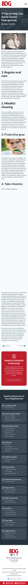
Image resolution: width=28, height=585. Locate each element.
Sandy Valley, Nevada (10, 473)
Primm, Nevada (9, 467)
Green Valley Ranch (10, 522)
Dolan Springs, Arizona (11, 537)
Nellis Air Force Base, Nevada (12, 420)
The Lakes (7, 444)
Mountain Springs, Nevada (13, 479)
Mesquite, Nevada (10, 492)
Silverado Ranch (9, 524)
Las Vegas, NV (14, 561)
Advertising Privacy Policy (19, 572)
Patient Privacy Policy (7, 572)
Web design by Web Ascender (14, 575)
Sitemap (12, 573)
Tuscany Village (9, 436)
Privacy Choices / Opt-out (15, 578)
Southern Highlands (10, 434)
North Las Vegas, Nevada (12, 414)
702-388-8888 (14, 560)
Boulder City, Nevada (11, 498)
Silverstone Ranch (9, 510)
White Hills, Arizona (10, 502)
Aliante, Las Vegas (9, 416)
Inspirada (7, 461)
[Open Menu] (25, 4)
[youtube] (11, 555)
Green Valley (9, 520)
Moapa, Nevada (9, 487)
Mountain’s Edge (9, 430)
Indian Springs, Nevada (11, 514)
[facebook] (17, 555)
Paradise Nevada (9, 407)
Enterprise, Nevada (10, 428)
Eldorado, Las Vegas (10, 418)
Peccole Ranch (8, 446)
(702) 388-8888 (18, 335)
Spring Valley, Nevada (11, 426)
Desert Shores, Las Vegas (11, 448)
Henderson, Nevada (11, 457)
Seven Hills (8, 451)
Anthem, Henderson (10, 459)
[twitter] (14, 555)
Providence (8, 508)
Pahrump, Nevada (9, 481)
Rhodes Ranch (8, 432)
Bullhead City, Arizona (10, 533)
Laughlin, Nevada (10, 531)
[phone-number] (3, 583)
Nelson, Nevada (9, 500)
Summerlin (8, 442)
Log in (16, 573)
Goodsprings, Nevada (10, 469)
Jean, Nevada (8, 471)
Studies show (8, 313)
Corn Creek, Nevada (10, 512)
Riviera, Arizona (9, 535)
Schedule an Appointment (14, 380)
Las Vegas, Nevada (10, 405)
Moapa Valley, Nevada (11, 490)
